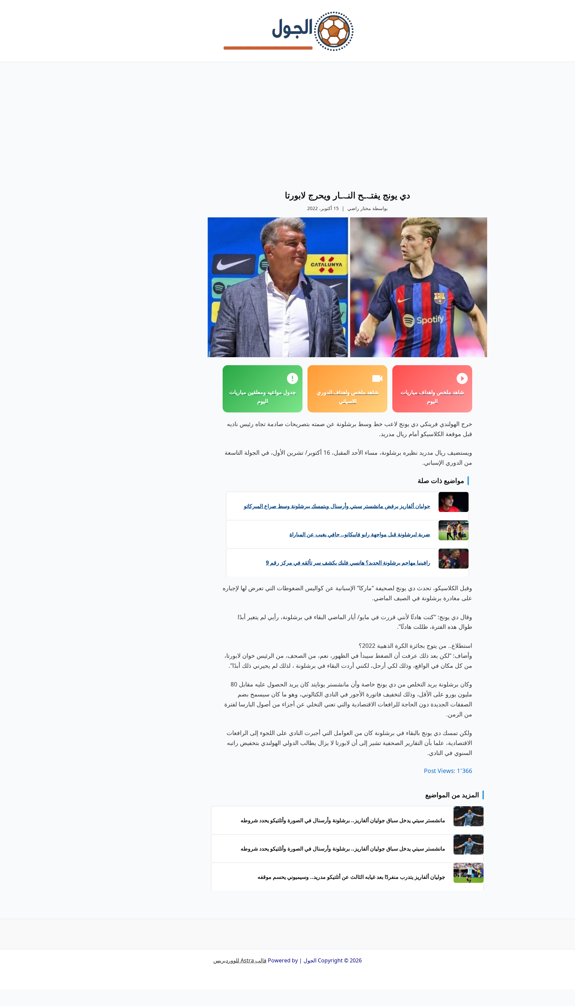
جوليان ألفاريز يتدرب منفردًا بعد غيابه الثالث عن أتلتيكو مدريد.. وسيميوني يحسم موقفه (351, 876)
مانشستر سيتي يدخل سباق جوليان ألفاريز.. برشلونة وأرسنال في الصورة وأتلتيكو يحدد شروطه (343, 820)
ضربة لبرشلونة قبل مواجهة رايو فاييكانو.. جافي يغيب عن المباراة (359, 534)
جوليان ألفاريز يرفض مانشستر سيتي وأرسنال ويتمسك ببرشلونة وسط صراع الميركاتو (337, 506)
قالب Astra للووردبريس (240, 960)
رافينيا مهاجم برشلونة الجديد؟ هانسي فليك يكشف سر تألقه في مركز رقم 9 (348, 562)
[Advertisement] (347, 133)
